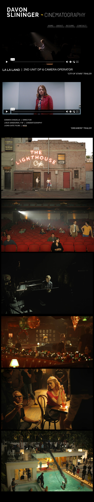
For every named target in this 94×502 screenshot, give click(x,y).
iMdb (25, 126)
